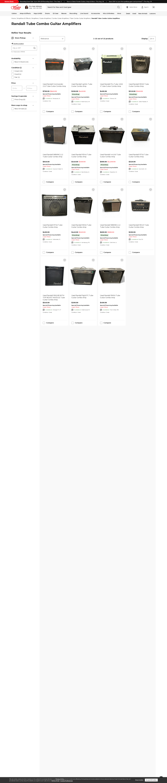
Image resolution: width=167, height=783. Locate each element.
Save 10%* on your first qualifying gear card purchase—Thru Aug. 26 (130, 1)
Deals (128, 13)
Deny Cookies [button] (139, 780)
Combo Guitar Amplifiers (60, 18)
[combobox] (52, 38)
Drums (47, 13)
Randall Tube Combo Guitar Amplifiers (106, 18)
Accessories (95, 13)
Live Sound (84, 13)
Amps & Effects (25, 13)
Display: (145, 39)
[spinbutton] (17, 88)
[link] (54, 86)
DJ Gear (55, 13)
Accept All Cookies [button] (151, 780)
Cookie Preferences (66, 781)
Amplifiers (35, 18)
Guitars (14, 13)
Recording (73, 13)
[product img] (54, 64)
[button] (33, 7)
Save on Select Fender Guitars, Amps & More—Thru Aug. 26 (85, 1)
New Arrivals (142, 13)
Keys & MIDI (38, 13)
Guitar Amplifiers (45, 18)
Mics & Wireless (108, 13)
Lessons (153, 13)
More (119, 13)
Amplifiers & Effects (23, 18)
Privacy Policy (60, 779)
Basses (63, 13)
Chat (30, 8)
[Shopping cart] (153, 7)
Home (13, 18)
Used (134, 13)
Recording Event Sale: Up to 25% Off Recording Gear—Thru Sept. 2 (41, 1)
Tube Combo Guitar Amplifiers (80, 18)
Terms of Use (55, 781)
